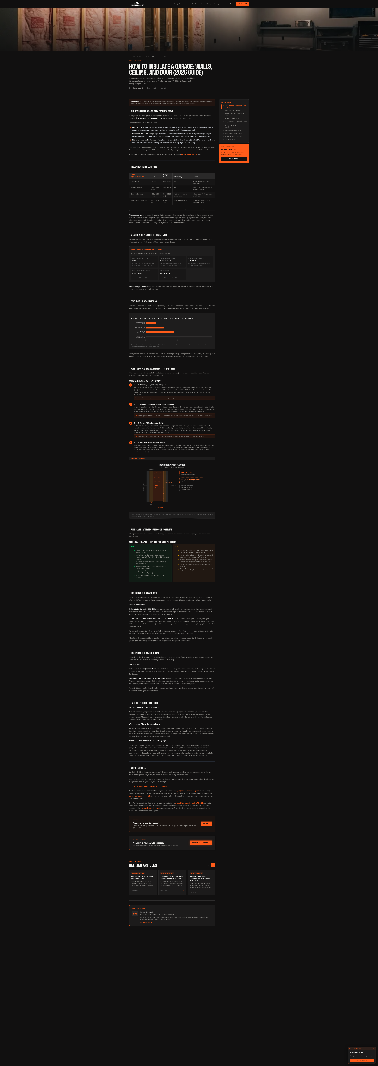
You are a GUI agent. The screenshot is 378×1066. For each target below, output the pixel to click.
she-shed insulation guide (150, 808)
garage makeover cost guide (140, 796)
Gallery (216, 4)
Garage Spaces (179, 4)
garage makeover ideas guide (188, 791)
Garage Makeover (139, 56)
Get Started (242, 4)
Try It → (206, 824)
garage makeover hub (189, 154)
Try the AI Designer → (201, 843)
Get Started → (234, 159)
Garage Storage (206, 4)
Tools (223, 4)
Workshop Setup (193, 4)
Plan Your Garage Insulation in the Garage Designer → (149, 786)
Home (130, 56)
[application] (172, 331)
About (231, 4)
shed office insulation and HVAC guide (189, 803)
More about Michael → (146, 922)
